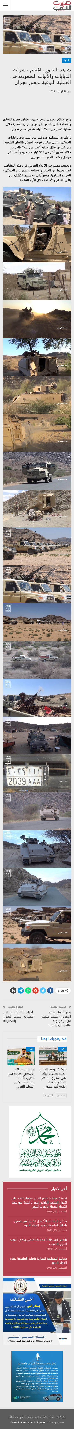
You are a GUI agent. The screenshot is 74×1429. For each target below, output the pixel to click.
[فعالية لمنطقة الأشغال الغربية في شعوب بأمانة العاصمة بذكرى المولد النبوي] (21, 1056)
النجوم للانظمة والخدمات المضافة (28, 1422)
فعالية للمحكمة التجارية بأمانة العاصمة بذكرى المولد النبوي (38, 1261)
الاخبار (66, 60)
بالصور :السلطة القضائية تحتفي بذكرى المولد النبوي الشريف (38, 1242)
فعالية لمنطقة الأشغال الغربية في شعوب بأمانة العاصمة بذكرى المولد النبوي (40, 1223)
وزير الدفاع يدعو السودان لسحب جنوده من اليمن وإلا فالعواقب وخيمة (56, 1018)
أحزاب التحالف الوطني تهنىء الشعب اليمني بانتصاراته (18, 1016)
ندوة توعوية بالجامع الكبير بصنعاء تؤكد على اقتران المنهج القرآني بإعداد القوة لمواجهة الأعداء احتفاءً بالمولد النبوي (39, 1202)
